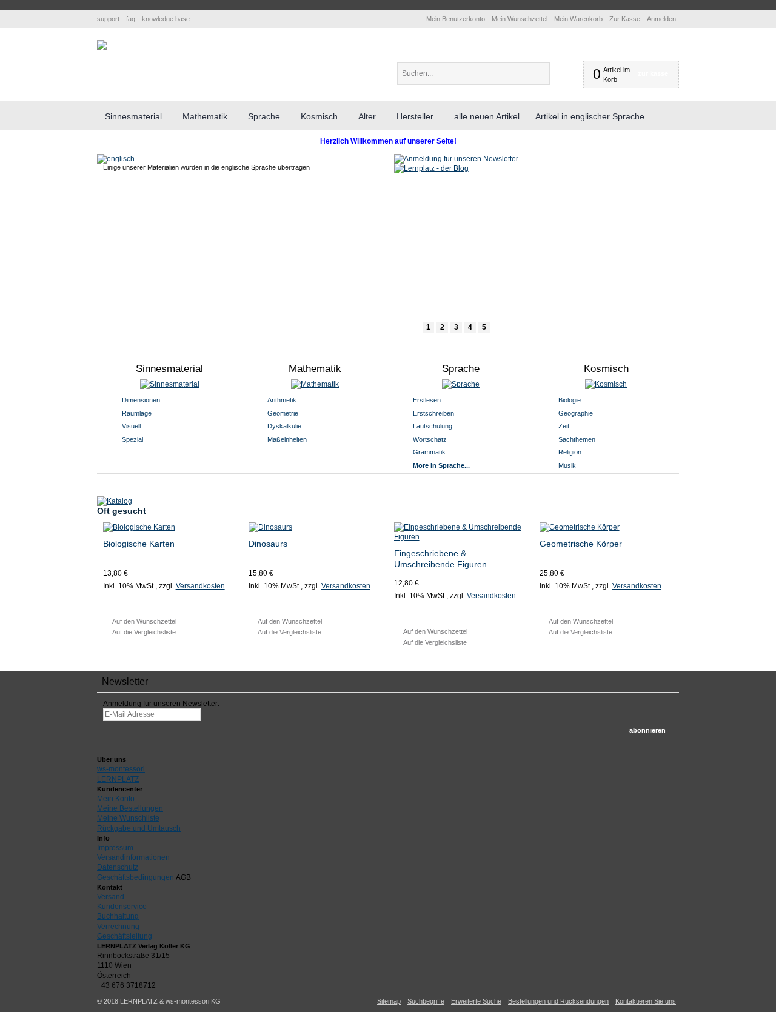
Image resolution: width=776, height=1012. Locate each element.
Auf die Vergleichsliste (144, 632)
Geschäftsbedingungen (135, 877)
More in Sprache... (441, 465)
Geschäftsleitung (124, 936)
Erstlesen (427, 400)
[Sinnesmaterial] (170, 384)
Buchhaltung (118, 916)
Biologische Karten (139, 543)
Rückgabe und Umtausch (139, 828)
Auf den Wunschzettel (144, 621)
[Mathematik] (316, 384)
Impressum (115, 848)
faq (130, 18)
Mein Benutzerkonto (455, 18)
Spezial (132, 439)
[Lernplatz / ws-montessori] (102, 45)
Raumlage (137, 413)
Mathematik (315, 369)
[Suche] (560, 73)
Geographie (575, 413)
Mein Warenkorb (578, 18)
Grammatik (429, 452)
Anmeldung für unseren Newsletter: (161, 703)
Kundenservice (122, 906)
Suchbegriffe (425, 1001)
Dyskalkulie (284, 426)
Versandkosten (200, 586)
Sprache (461, 369)
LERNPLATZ (118, 779)
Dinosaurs (268, 543)
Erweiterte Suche (476, 1001)
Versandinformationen (133, 857)
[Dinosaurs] (316, 527)
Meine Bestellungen (130, 808)
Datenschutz (117, 867)
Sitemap (389, 1001)
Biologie (569, 400)
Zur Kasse (624, 18)
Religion (569, 452)
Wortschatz (430, 439)
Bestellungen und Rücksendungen (558, 1001)
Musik (567, 465)
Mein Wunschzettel (519, 18)
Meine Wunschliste (128, 818)
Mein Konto (116, 798)
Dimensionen (141, 400)
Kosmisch (606, 369)
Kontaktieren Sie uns (645, 1001)
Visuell (131, 426)
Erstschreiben (433, 413)
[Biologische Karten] (170, 527)
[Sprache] (461, 384)
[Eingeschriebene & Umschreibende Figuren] (461, 532)
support (108, 18)
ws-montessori (121, 769)
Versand (110, 897)
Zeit (563, 426)
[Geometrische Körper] (607, 527)
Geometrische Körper (581, 543)
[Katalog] (114, 501)
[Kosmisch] (607, 384)
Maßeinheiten (287, 439)
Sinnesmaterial (169, 369)
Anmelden (661, 18)
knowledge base (166, 18)
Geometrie (282, 413)
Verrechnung (118, 926)
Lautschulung (432, 426)
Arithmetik (281, 400)
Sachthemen (576, 439)
